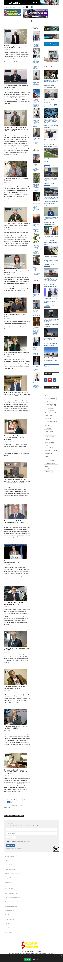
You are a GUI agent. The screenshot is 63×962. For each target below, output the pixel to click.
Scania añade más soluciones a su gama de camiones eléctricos (51, 320)
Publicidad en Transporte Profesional (14, 902)
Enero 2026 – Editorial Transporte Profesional (36, 368)
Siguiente (14, 805)
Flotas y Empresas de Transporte (51, 422)
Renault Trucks (48, 453)
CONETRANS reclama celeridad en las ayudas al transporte (36, 141)
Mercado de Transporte (10, 856)
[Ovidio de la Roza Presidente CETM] (15, 169)
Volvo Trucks (48, 471)
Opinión (55, 450)
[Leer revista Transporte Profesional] (51, 56)
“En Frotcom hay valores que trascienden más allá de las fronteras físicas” (16, 46)
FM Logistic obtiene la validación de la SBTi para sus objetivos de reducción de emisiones (36, 103)
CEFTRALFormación (50, 398)
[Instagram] (54, 380)
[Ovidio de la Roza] (15, 717)
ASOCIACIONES (47, 146)
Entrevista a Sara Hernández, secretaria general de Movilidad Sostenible (36, 331)
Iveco (46, 434)
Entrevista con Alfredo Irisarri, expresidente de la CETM (17, 649)
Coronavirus (48, 413)
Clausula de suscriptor (10, 915)
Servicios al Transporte (50, 463)
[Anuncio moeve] (51, 44)
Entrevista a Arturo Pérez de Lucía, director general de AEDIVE (51, 219)
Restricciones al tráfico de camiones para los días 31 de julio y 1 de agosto (36, 187)
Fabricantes (48, 418)
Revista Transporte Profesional (12, 873)
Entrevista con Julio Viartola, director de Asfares (16, 315)
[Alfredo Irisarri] (15, 639)
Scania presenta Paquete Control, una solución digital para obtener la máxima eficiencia (50, 120)
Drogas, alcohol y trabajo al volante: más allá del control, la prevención (36, 350)
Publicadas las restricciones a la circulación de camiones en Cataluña (51, 179)
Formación (47, 425)
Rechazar (35, 959)
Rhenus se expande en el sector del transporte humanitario (36, 44)
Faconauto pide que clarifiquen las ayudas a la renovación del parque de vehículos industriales (50, 280)
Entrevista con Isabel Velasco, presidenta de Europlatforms (16, 353)
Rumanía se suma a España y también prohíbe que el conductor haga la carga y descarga (36, 270)
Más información (57, 956)
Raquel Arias (53, 87)
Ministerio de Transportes (51, 448)
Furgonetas (48, 428)
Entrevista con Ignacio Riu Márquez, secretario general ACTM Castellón (15, 522)
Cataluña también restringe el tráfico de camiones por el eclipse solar (36, 168)
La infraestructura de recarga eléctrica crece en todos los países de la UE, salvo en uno (36, 207)
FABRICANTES (47, 165)
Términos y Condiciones (24, 841)
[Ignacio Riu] (15, 511)
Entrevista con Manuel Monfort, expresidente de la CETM (13, 603)
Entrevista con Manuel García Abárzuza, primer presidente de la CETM (16, 687)
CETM (55, 104)
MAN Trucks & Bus (49, 442)
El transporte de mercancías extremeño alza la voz (51, 237)
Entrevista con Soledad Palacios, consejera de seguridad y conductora (36, 84)
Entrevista (8, 31)
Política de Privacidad (10, 919)
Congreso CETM (9, 882)
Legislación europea (50, 436)
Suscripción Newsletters (11, 906)
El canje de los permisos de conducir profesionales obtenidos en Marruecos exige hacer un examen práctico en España (51, 259)
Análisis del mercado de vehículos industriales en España (50, 160)
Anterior (13, 799)
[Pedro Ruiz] (15, 426)
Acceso (18, 7)
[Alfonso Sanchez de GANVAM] (15, 214)
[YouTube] (50, 380)
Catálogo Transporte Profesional (13, 897)
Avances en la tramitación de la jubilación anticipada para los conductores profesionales (51, 82)
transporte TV (8, 878)
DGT (55, 413)
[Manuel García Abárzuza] (15, 677)
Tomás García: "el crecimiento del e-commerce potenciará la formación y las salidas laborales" (16, 129)
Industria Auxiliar (49, 431)
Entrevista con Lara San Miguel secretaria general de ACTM (17, 272)
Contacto (23, 7)
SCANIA (55, 125)
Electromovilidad (49, 415)
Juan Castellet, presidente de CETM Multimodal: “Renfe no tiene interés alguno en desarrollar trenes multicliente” (17, 481)
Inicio (7, 799)
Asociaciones (48, 393)
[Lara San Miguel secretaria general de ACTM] (15, 261)
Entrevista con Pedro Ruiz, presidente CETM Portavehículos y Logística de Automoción (15, 437)
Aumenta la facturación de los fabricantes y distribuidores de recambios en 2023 (51, 141)
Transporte (47, 466)
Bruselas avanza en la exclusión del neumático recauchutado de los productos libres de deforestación (36, 248)
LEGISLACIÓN (47, 87)
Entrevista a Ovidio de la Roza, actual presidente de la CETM (15, 727)
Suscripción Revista (10, 910)
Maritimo (47, 445)
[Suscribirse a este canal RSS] (29, 27)
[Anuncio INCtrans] (41, 13)
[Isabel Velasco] (15, 343)
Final (21, 805)
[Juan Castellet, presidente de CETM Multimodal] (15, 470)
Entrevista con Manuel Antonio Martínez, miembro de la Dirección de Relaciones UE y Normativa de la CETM (17, 394)
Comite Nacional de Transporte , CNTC (51, 404)
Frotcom (19, 52)
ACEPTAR (27, 959)
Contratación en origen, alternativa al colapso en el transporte (36, 385)
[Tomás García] (15, 118)
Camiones (47, 396)
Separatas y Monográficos (11, 893)
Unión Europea (48, 469)
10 (25, 802)
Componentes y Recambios (51, 409)
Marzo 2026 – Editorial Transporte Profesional (36, 296)
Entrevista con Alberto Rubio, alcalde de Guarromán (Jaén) (16, 86)
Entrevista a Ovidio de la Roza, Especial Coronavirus (16, 179)
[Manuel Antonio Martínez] (15, 383)
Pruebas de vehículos (10, 869)
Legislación (53, 434)
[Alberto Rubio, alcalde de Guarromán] (15, 76)
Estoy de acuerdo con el (18, 841)
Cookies (7, 923)
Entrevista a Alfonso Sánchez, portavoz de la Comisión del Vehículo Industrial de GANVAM (17, 225)
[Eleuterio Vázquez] (15, 760)
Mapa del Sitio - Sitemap (11, 928)
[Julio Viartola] (15, 305)
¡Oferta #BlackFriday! (10, 889)
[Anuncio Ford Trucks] (31, 2)
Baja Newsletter (9, 932)
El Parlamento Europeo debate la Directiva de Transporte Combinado (49, 340)
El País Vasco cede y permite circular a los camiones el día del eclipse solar (36, 228)
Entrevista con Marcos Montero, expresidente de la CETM (13, 562)
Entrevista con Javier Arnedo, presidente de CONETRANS (36, 313)
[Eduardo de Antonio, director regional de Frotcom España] (15, 36)
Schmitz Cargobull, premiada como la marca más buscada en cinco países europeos (51, 359)
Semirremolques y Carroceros (51, 364)
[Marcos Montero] (15, 551)
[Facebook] (45, 380)
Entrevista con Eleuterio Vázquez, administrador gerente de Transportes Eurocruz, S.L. (15, 771)
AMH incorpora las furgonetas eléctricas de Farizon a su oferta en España (36, 122)
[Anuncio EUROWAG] (51, 36)
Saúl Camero (47, 127)
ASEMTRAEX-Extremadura (49, 242)
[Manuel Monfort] (15, 593)
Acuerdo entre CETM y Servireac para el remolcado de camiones (51, 101)
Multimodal (47, 450)
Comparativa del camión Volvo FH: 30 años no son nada (51, 198)
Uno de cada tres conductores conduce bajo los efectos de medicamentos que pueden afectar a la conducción (36, 63)
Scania (46, 456)
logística (47, 439)
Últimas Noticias (9, 865)
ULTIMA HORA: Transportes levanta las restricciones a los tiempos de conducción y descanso (51, 300)
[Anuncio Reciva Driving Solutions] (51, 28)
